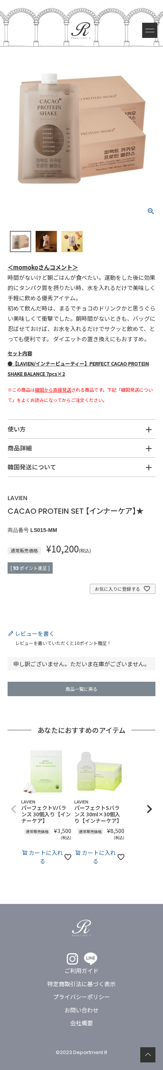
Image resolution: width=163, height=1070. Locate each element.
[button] (14, 809)
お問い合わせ (81, 1010)
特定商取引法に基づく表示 (81, 984)
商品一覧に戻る (81, 689)
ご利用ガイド (81, 970)
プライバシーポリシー (81, 997)
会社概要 (81, 1023)
